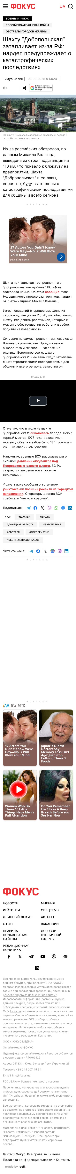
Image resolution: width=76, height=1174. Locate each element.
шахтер (25, 516)
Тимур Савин (13, 79)
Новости (11, 903)
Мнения (48, 903)
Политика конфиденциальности (27, 1160)
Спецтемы (50, 910)
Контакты (63, 1160)
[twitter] (20, 956)
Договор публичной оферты (51, 935)
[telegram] (31, 956)
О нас (8, 924)
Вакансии (50, 924)
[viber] (54, 956)
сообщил (52, 292)
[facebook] (8, 956)
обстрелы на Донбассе (23, 539)
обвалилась (39, 433)
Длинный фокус (17, 917)
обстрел (14, 532)
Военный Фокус (17, 18)
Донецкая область (21, 524)
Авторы (47, 917)
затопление (53, 524)
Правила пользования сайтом (15, 935)
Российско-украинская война (27, 25)
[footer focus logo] (21, 892)
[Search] (70, 6)
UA (62, 6)
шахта (45, 516)
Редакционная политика (16, 948)
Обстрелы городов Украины (26, 31)
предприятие (40, 532)
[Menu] (5, 6)
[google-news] (65, 956)
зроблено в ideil (15, 1167)
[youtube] (42, 956)
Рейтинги (11, 910)
